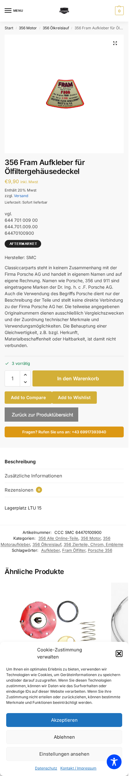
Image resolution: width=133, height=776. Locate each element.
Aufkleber (50, 550)
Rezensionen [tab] (22, 490)
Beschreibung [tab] (20, 461)
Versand (21, 195)
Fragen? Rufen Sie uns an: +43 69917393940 (64, 432)
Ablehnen (64, 737)
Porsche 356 (100, 550)
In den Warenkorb (78, 378)
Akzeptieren (64, 720)
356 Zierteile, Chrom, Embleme (93, 544)
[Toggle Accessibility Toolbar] (114, 762)
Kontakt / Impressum (78, 768)
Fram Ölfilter (73, 550)
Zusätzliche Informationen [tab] (33, 476)
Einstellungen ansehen (64, 754)
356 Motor (28, 28)
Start (9, 28)
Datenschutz (46, 768)
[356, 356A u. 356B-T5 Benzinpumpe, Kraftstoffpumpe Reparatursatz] (55, 632)
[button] (119, 653)
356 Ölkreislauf (56, 28)
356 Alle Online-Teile (58, 538)
